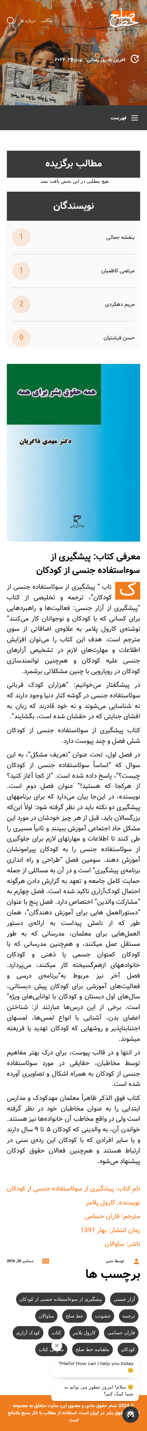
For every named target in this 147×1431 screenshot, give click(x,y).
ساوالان (46, 1316)
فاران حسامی (121, 1332)
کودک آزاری (28, 1332)
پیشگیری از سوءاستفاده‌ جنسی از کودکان (60, 1299)
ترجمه (128, 1316)
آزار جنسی (124, 1299)
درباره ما (28, 20)
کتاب (56, 1332)
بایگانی (47, 20)
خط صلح (74, 1316)
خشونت (103, 1316)
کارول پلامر (84, 1332)
